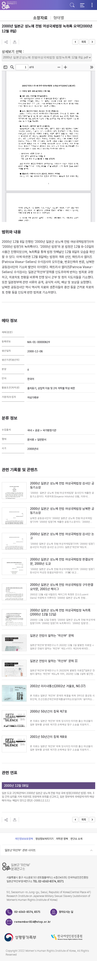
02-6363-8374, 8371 (27, 911)
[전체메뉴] (82, 5)
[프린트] (15, 42)
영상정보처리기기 (44, 838)
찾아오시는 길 (66, 911)
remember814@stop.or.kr (32, 921)
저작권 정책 (62, 838)
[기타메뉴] (92, 5)
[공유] (6, 42)
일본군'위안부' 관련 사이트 (20, 850)
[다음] (92, 42)
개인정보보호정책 (24, 838)
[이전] (75, 42)
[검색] (72, 5)
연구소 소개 (76, 838)
